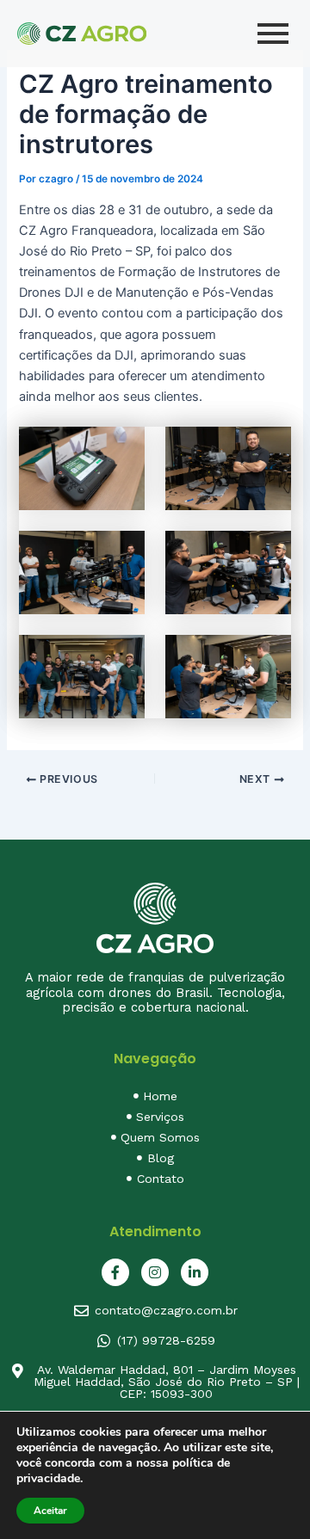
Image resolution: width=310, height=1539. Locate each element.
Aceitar (50, 1510)
